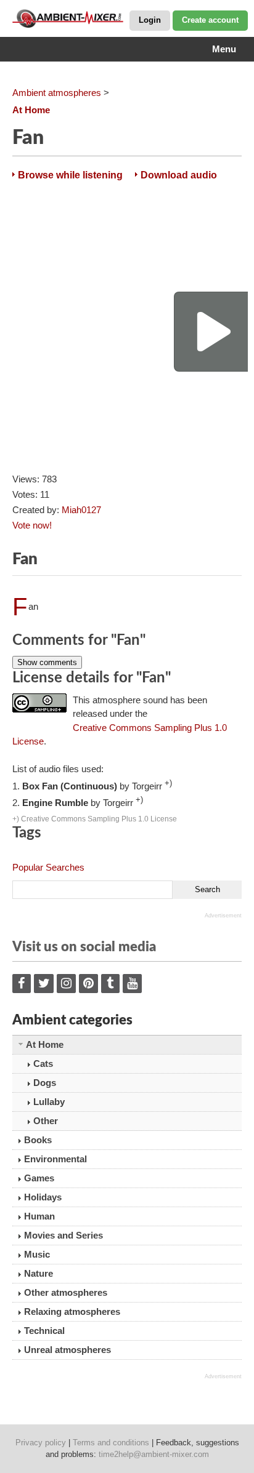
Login (150, 20)
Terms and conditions (111, 1442)
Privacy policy (40, 1442)
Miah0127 (81, 510)
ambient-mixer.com (74, 18)
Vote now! (32, 525)
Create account (210, 20)
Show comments (47, 662)
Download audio (179, 175)
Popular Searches (48, 867)
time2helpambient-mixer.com (154, 1454)
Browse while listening (70, 175)
